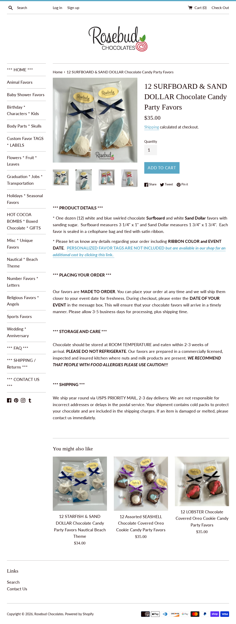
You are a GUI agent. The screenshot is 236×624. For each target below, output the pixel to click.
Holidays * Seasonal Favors (25, 199)
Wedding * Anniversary (18, 332)
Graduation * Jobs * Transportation (25, 180)
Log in (57, 7)
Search (13, 582)
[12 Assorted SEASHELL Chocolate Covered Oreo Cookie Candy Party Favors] (141, 484)
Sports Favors (19, 316)
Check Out (220, 7)
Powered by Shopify (79, 614)
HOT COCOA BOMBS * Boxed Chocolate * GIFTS (24, 221)
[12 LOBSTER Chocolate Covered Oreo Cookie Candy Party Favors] (202, 481)
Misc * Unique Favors (20, 244)
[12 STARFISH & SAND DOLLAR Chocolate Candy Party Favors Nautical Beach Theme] (80, 484)
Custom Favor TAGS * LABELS (25, 142)
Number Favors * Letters (22, 282)
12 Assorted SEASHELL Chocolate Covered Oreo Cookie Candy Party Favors (140, 523)
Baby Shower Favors (25, 94)
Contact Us (17, 588)
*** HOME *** (20, 69)
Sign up (73, 7)
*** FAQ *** (17, 348)
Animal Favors (19, 82)
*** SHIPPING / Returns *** (21, 363)
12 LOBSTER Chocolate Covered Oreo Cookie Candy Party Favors (202, 518)
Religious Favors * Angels (23, 301)
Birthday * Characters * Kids (23, 110)
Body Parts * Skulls (24, 125)
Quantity (150, 141)
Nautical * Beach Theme (22, 262)
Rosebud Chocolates (48, 614)
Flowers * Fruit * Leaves (22, 161)
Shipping (151, 127)
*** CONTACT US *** (23, 383)
